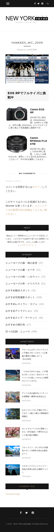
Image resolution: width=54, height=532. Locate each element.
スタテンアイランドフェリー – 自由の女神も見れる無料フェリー (35, 469)
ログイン (37, 187)
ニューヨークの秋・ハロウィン (22, 276)
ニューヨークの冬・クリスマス (22, 283)
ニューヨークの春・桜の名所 (21, 263)
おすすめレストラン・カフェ (21, 304)
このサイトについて (28, 245)
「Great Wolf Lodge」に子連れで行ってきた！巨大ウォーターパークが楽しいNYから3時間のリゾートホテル (35, 376)
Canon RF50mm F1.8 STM (38, 140)
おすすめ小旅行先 (15, 324)
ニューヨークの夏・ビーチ (20, 270)
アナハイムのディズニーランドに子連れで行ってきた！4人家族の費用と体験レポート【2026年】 (35, 354)
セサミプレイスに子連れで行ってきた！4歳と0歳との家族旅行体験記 (35, 413)
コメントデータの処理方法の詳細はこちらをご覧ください (26, 209)
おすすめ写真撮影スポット (20, 297)
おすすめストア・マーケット (21, 317)
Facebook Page (27, 486)
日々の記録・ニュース (17, 331)
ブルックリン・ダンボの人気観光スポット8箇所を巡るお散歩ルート (35, 450)
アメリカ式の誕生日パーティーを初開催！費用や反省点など (35, 394)
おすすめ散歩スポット (17, 290)
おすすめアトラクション (18, 311)
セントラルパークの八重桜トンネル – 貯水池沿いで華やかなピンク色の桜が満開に (35, 431)
